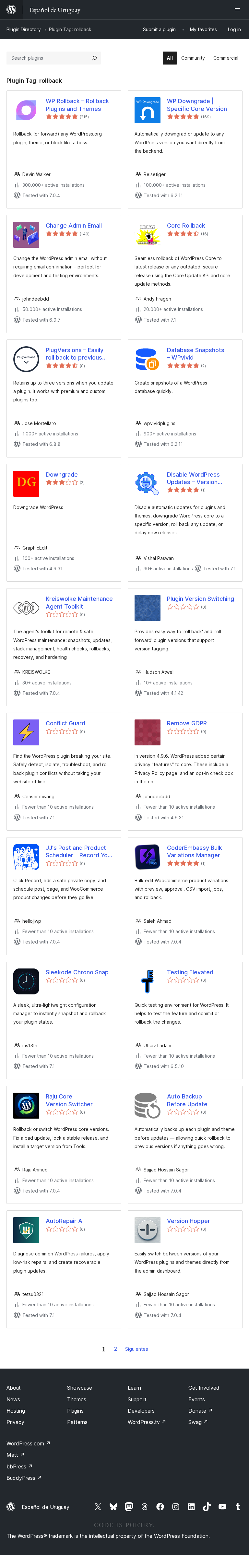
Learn (134, 1387)
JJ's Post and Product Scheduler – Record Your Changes (79, 851)
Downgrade (62, 474)
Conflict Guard (65, 723)
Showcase (79, 1387)
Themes (76, 1399)
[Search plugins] (94, 58)
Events (196, 1399)
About (13, 1387)
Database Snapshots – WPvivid (195, 354)
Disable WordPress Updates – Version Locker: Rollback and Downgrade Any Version (200, 478)
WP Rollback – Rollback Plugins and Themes (77, 105)
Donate (200, 1410)
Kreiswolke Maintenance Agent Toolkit (79, 602)
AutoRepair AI (65, 1220)
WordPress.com (28, 1443)
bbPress (19, 1466)
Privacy (15, 1422)
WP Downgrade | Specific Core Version (197, 105)
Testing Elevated (190, 972)
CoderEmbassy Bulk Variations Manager (194, 851)
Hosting (15, 1410)
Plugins (75, 1410)
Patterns (77, 1422)
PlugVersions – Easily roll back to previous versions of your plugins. (79, 354)
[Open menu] (238, 9)
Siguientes (136, 1349)
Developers (141, 1410)
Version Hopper (188, 1220)
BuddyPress (24, 1478)
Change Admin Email (74, 225)
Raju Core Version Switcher (69, 1100)
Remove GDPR (187, 723)
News (13, 1399)
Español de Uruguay (45, 1507)
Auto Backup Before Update (187, 1100)
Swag (198, 1422)
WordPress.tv (147, 1422)
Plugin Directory (23, 29)
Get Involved (203, 1387)
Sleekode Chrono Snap (77, 972)
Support (137, 1399)
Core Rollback (186, 225)
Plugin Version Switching (200, 598)
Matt (15, 1455)
